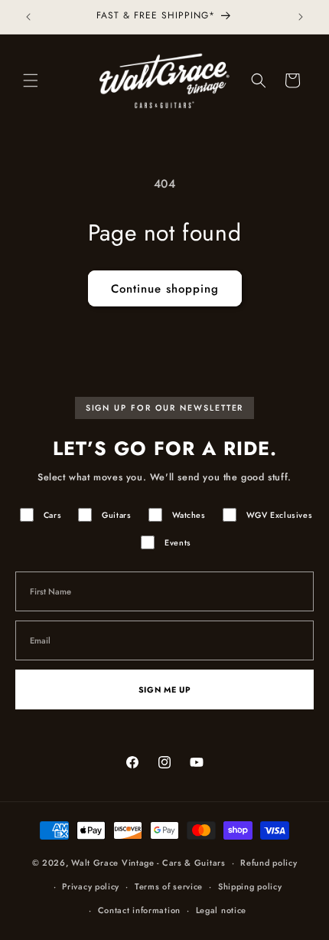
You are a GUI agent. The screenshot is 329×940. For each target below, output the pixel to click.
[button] (30, 80)
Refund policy (268, 862)
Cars (52, 515)
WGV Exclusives (279, 515)
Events (177, 543)
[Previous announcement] (28, 17)
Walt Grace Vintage (113, 862)
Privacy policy (90, 886)
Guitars (116, 515)
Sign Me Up (164, 690)
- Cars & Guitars (191, 862)
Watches (189, 515)
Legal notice (221, 910)
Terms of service (169, 886)
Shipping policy (250, 886)
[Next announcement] (301, 17)
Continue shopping (165, 288)
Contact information (139, 910)
